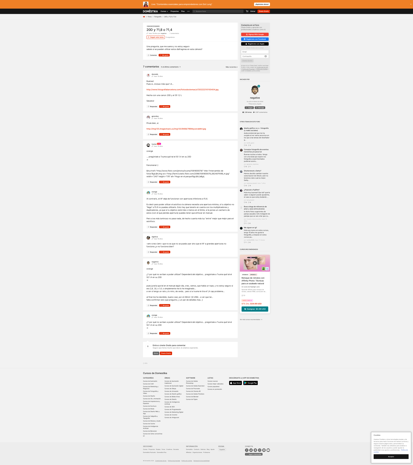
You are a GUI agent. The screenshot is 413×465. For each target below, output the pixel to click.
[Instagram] (259, 450)
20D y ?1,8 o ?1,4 (159, 30)
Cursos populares (213, 386)
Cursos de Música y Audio (152, 421)
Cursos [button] (163, 11)
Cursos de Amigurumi (172, 417)
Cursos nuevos (213, 381)
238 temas (248, 112)
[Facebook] (246, 450)
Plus (183, 11)
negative (163, 33)
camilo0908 (250, 240)
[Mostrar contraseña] (266, 56)
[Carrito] (247, 11)
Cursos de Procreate (193, 388)
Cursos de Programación (173, 409)
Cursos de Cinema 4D (193, 391)
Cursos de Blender (192, 396)
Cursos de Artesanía (171, 391)
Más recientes (231, 67)
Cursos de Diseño (149, 396)
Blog (208, 449)
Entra (156, 353)
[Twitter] (251, 450)
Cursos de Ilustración (150, 381)
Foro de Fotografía (153, 26)
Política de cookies (186, 460)
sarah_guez (250, 143)
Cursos (145, 449)
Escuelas (176, 449)
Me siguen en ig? (250, 228)
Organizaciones (197, 452)
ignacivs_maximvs (252, 164)
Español (222, 449)
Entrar (252, 11)
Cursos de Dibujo (170, 388)
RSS (145, 363)
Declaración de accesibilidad (201, 460)
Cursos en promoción (215, 389)
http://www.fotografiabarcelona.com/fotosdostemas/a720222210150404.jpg (182, 89)
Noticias (203, 449)
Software (190, 378)
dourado (155, 74)
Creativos (169, 449)
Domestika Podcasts (149, 452)
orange (154, 192)
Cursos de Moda (148, 409)
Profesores (206, 452)
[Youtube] (268, 450)
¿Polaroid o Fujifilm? (252, 190)
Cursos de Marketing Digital (174, 412)
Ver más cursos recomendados (251, 319)
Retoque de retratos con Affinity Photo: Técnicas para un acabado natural (253, 281)
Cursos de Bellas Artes (172, 396)
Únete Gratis (166, 353)
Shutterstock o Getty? (252, 171)
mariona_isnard (252, 183)
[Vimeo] (264, 450)
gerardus (155, 116)
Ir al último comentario (170, 67)
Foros (150, 17)
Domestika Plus (161, 452)
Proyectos (175, 11)
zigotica (155, 237)
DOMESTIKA (150, 11)
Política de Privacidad (248, 69)
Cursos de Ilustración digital (174, 386)
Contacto (196, 449)
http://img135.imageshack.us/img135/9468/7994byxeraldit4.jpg (176, 129)
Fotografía (157, 17)
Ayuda (212, 449)
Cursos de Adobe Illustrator (195, 386)
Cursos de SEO (170, 407)
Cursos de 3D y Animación (152, 398)
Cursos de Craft (148, 384)
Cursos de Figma (191, 399)
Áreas (167, 378)
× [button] (411, 4)
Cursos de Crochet (171, 415)
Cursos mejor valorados (215, 384)
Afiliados (188, 452)
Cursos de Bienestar (150, 431)
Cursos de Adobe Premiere (195, 394)
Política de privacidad (174, 460)
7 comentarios (174, 33)
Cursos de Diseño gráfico (173, 394)
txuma (154, 144)
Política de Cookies (262, 69)
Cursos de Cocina (149, 423)
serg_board (250, 200)
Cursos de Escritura (149, 406)
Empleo (158, 449)
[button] (188, 11)
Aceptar (391, 456)
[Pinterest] (255, 450)
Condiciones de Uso (262, 67)
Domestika (189, 449)
